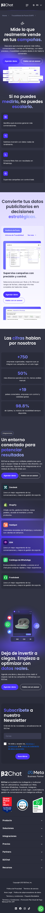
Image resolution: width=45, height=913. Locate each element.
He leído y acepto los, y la (23, 746)
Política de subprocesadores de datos (27, 892)
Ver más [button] (31, 235)
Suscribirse (22, 756)
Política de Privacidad (14, 889)
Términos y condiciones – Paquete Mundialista (22, 896)
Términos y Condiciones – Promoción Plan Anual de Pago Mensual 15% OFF (22, 901)
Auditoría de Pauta (12, 230)
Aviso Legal (8, 892)
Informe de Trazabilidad (14, 235)
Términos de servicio (30, 889)
